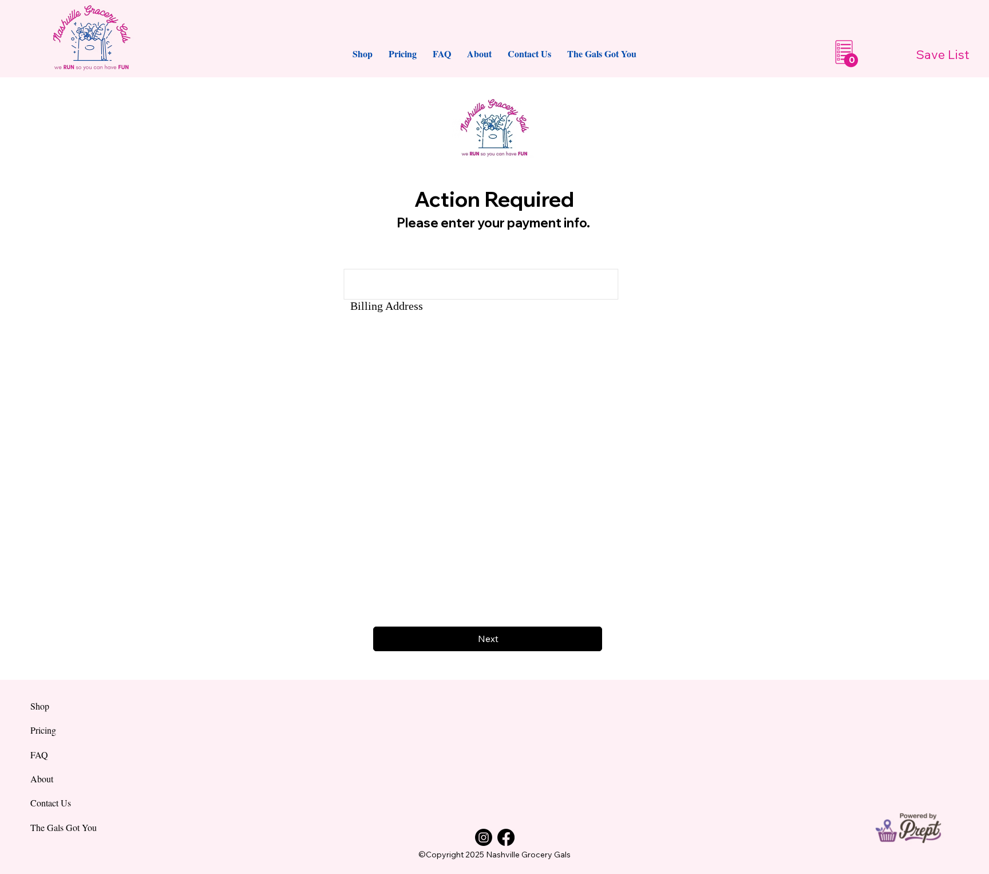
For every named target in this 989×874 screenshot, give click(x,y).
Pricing (43, 730)
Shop (39, 706)
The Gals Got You (63, 827)
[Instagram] (483, 837)
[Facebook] (506, 837)
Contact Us (50, 803)
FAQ (39, 755)
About (41, 779)
